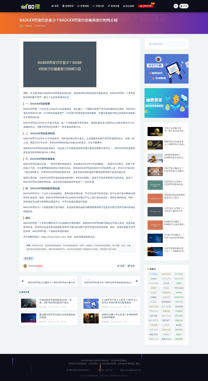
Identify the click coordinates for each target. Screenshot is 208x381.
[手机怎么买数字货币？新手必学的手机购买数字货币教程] (155, 131)
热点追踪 (130, 6)
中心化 (166, 283)
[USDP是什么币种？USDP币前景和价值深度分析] (155, 185)
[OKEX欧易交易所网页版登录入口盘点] (155, 198)
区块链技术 (166, 302)
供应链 (179, 293)
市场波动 (179, 311)
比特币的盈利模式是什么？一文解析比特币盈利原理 (173, 251)
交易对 (179, 283)
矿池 (166, 330)
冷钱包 (153, 297)
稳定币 (179, 335)
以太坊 (153, 293)
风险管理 (179, 339)
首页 (57, 6)
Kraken (154, 279)
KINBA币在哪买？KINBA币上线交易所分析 (174, 224)
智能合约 (179, 321)
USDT (153, 283)
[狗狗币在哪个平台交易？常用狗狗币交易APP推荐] (91, 318)
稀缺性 (166, 335)
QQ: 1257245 (106, 370)
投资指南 (84, 6)
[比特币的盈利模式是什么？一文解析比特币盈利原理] (155, 251)
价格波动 (166, 293)
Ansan (35, 266)
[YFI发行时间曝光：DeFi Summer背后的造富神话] (155, 238)
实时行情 (147, 6)
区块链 (153, 302)
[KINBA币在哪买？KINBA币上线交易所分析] (155, 225)
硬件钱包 (179, 330)
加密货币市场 (178, 297)
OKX (179, 279)
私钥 (154, 334)
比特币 (166, 325)
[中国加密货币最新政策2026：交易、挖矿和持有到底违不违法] (28, 303)
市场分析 (100, 6)
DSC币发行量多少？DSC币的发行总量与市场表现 (173, 171)
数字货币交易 (153, 321)
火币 (154, 330)
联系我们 (131, 364)
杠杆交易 (153, 325)
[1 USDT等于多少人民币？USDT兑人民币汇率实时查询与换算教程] (91, 304)
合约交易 (179, 307)
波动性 (179, 325)
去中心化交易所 (153, 307)
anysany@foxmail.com (132, 370)
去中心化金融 (166, 307)
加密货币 (166, 297)
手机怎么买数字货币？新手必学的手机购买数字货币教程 (173, 131)
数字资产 (166, 321)
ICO (179, 274)
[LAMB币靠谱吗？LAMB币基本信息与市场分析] (155, 158)
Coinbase (153, 274)
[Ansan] (21, 26)
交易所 (153, 288)
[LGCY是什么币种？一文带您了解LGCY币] (155, 212)
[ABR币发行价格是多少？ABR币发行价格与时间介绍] (155, 144)
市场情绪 (166, 311)
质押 (154, 339)
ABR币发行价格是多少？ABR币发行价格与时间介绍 (173, 144)
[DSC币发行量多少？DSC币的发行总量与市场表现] (155, 171)
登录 (185, 6)
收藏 (122, 266)
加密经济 (69, 6)
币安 (154, 311)
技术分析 (153, 316)
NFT (166, 279)
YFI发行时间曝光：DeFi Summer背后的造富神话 (174, 238)
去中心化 (179, 302)
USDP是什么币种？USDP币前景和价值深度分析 (174, 184)
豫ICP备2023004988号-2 (79, 370)
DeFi (166, 274)
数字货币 (29, 259)
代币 (179, 288)
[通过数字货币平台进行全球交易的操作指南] (28, 318)
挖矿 (166, 316)
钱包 (166, 339)
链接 (132, 266)
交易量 (166, 288)
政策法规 (115, 6)
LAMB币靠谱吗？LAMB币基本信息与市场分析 (174, 158)
